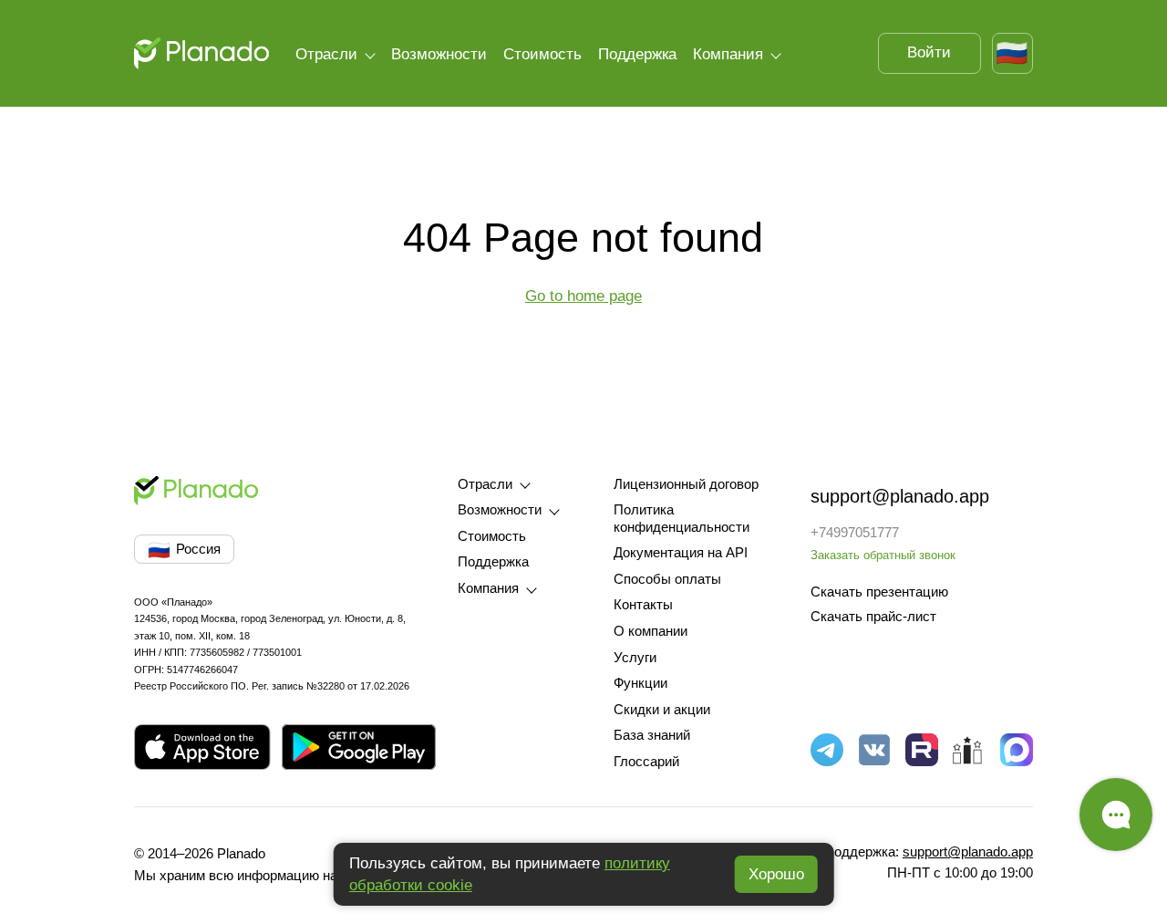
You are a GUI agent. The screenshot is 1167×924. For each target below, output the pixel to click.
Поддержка (637, 54)
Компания (728, 54)
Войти (929, 52)
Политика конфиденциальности (681, 519)
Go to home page (583, 295)
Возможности (439, 54)
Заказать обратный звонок (883, 555)
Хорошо (776, 874)
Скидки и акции (662, 709)
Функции (640, 683)
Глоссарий (646, 761)
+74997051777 (855, 532)
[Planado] (201, 53)
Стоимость (542, 54)
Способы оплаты (667, 579)
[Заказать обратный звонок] (1115, 814)
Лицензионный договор (686, 484)
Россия (184, 550)
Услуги (635, 657)
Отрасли (326, 54)
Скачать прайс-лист (873, 616)
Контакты (643, 604)
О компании (650, 631)
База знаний (652, 735)
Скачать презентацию (879, 592)
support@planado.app (900, 496)
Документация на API (681, 552)
